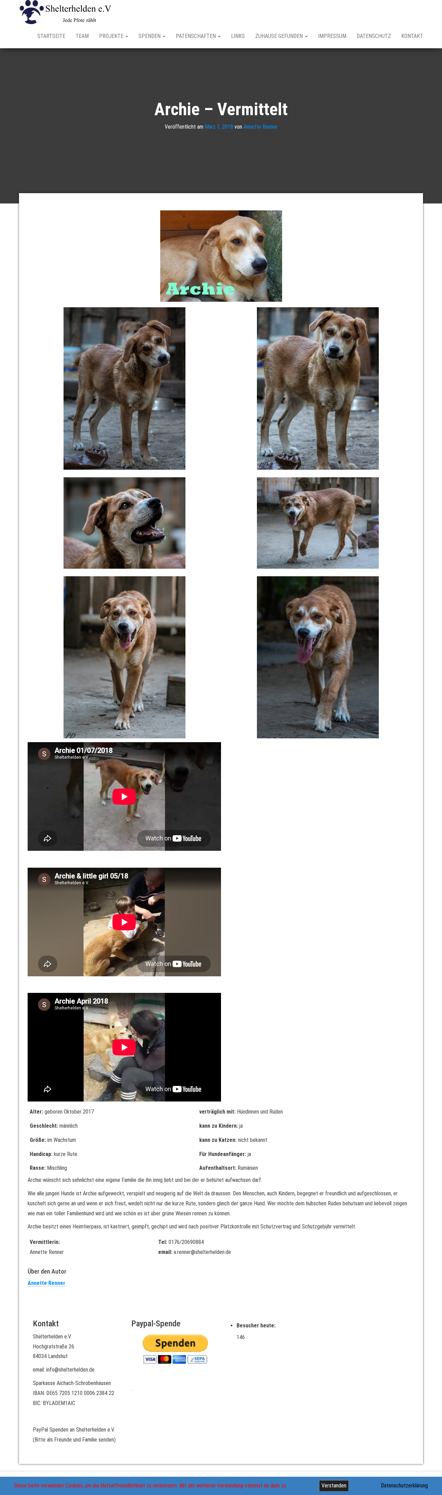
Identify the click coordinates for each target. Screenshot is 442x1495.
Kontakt (412, 36)
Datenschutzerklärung (404, 1485)
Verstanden (333, 1485)
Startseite (51, 36)
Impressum (332, 36)
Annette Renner (260, 126)
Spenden (150, 36)
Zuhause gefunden (279, 36)
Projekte (112, 36)
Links (238, 36)
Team (82, 36)
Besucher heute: (257, 1325)
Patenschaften (196, 36)
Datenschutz (374, 36)
